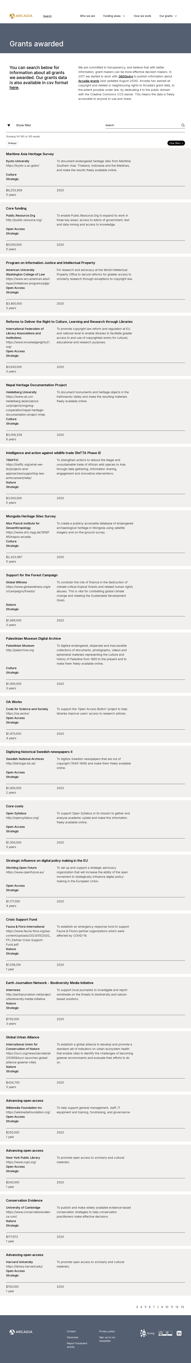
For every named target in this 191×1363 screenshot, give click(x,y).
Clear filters (175, 143)
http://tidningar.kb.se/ (21, 763)
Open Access (15, 229)
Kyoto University (17, 161)
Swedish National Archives (25, 759)
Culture (11, 174)
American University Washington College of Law (25, 272)
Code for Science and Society (27, 709)
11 (172, 1307)
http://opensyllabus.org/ (22, 818)
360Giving (125, 76)
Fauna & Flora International (25, 926)
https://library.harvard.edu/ (24, 1266)
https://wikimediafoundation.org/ (28, 1112)
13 (182, 1307)
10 (166, 1307)
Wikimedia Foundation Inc (24, 1108)
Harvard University (19, 1262)
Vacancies (72, 1337)
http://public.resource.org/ (24, 220)
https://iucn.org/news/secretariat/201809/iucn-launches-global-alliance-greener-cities (28, 1058)
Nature (11, 482)
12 (176, 1307)
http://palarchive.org (20, 650)
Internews (13, 990)
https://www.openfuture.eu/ (25, 872)
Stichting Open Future (21, 868)
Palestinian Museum (20, 645)
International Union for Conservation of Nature (23, 1047)
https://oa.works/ (17, 713)
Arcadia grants (88, 81)
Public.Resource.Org (20, 215)
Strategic (12, 179)
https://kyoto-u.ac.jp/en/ (22, 165)
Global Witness (16, 582)
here (14, 87)
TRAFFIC (12, 460)
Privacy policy (107, 1331)
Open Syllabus (16, 813)
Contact (71, 1331)
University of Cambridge (23, 1207)
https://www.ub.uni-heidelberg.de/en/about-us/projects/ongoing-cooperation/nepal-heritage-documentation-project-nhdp (25, 405)
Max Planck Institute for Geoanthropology (23, 526)
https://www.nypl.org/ (21, 1162)
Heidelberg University (21, 392)
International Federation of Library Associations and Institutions (25, 333)
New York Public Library (23, 1157)
